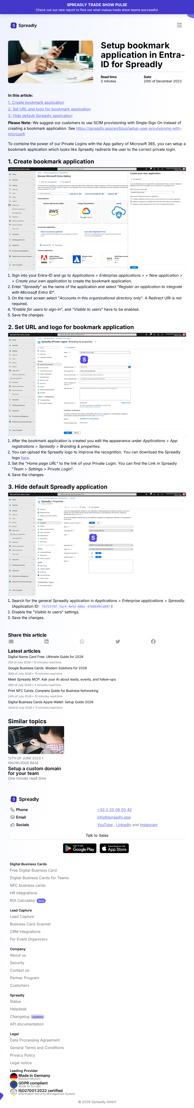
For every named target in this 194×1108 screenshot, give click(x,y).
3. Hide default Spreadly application (40, 115)
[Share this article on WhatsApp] (97, 641)
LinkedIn (123, 824)
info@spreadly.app (114, 817)
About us (18, 955)
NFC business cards (27, 885)
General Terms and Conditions (37, 1047)
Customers (19, 985)
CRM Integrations (25, 931)
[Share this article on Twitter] (132, 641)
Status (15, 1001)
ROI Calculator (22, 900)
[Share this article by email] (26, 641)
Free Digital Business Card (33, 870)
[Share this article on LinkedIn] (61, 641)
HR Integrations (23, 893)
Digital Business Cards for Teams (39, 877)
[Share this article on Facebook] (168, 641)
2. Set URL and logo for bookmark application (49, 109)
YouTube (105, 824)
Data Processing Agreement (35, 1040)
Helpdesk (18, 1009)
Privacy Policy (22, 1055)
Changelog (19, 1016)
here (25, 457)
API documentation (27, 1024)
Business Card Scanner (30, 924)
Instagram (149, 824)
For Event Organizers (28, 939)
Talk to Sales (97, 835)
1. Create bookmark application (36, 102)
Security (17, 962)
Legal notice (21, 1062)
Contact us (19, 970)
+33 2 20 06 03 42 (114, 809)
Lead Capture (22, 916)
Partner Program (24, 977)
